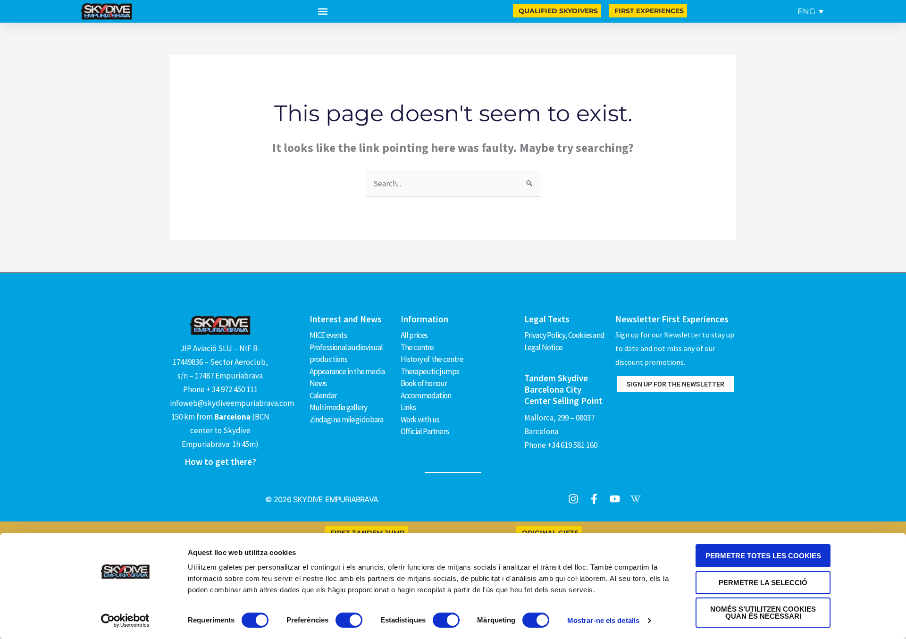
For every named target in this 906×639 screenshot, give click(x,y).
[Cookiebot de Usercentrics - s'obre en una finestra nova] (125, 621)
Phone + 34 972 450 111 (220, 389)
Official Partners (425, 431)
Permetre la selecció (763, 583)
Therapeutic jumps (430, 371)
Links (408, 407)
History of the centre (432, 359)
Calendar (323, 395)
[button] (323, 11)
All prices (414, 335)
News (318, 383)
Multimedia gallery (339, 407)
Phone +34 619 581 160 (560, 445)
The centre (417, 347)
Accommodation (426, 395)
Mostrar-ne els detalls (603, 620)
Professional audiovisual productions (346, 353)
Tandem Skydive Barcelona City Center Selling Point (563, 389)
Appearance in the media (347, 371)
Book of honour (424, 383)
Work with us (420, 419)
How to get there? (220, 461)
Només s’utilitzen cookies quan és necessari (763, 612)
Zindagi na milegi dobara (347, 419)
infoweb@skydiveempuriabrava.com (232, 403)
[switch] (349, 620)
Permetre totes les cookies (763, 556)
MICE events (328, 335)
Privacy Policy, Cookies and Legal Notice (564, 341)
